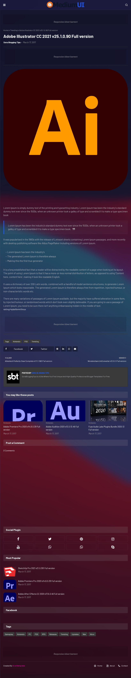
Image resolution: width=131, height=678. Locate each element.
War (84, 634)
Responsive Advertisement (66, 22)
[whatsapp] (50, 546)
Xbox (92, 634)
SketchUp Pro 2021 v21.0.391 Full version (36, 568)
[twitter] (50, 538)
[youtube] (18, 546)
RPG (43, 634)
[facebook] (18, 538)
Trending (13, 30)
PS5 (26, 341)
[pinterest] (81, 538)
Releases (53, 634)
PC (30, 634)
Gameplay (9, 634)
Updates (75, 634)
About (112, 666)
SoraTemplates (19, 666)
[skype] (113, 546)
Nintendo (16, 341)
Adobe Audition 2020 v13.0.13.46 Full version (62, 428)
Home (5, 30)
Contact (124, 666)
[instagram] (113, 538)
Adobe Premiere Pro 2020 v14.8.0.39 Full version (21, 428)
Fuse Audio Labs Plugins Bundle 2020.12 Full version (106, 428)
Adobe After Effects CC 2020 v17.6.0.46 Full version (41, 594)
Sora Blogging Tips (12, 42)
